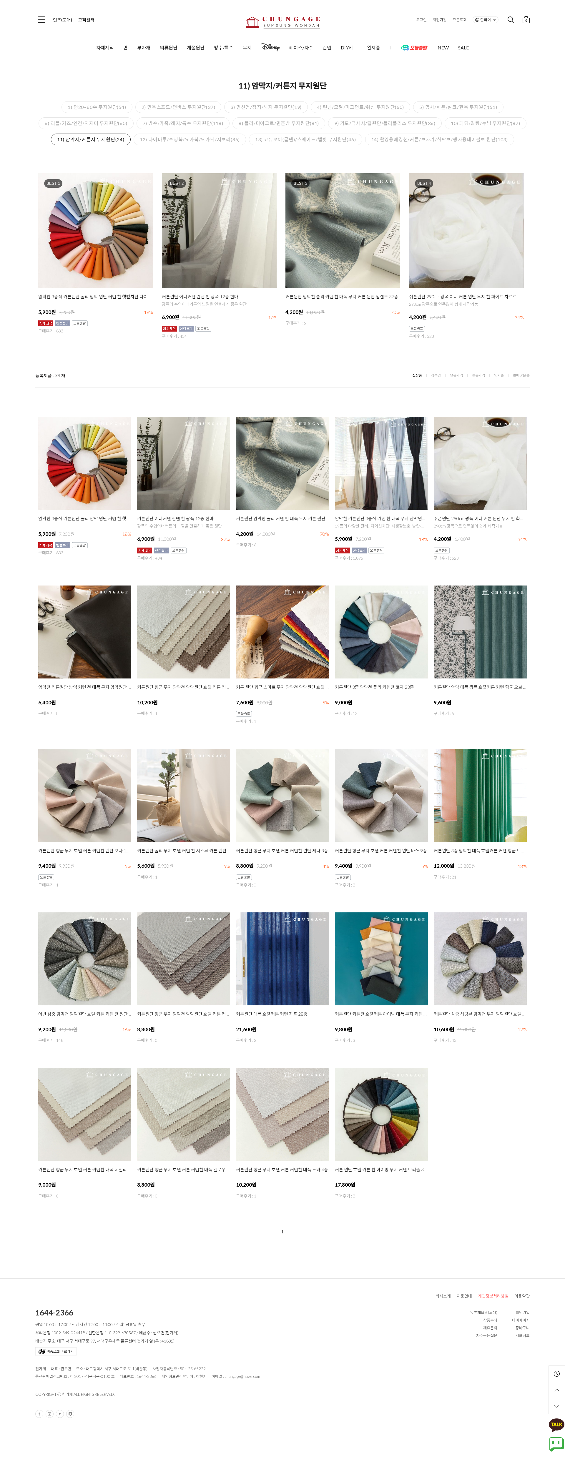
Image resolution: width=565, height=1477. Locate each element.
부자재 (143, 47)
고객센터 (86, 19)
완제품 (373, 47)
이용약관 (522, 1295)
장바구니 (523, 1327)
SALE (463, 47)
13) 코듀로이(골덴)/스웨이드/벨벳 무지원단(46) (305, 139)
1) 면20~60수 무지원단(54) (97, 107)
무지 (247, 47)
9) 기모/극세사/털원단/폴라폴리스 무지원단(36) (384, 123)
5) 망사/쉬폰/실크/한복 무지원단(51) (458, 107)
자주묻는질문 (486, 1335)
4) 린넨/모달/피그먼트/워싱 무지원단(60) (360, 107)
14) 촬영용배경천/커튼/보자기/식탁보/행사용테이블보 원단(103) (439, 139)
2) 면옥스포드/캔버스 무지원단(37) (178, 107)
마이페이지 (521, 1320)
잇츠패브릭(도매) (483, 1312)
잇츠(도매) (62, 19)
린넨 (327, 47)
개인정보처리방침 (493, 1295)
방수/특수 (223, 47)
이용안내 (464, 1295)
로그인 (421, 19)
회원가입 (440, 19)
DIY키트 (349, 47)
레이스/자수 (301, 47)
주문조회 (460, 19)
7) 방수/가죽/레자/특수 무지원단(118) (183, 123)
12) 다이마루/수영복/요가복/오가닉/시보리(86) (190, 139)
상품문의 (490, 1320)
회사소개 (443, 1295)
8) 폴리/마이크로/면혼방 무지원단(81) (279, 123)
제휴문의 (490, 1327)
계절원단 (196, 47)
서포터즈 (523, 1335)
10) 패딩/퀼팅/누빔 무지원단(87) (485, 123)
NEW (443, 47)
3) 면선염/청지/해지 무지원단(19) (266, 107)
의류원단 (168, 47)
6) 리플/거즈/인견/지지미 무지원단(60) (86, 123)
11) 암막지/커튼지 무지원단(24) (90, 139)
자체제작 (105, 47)
